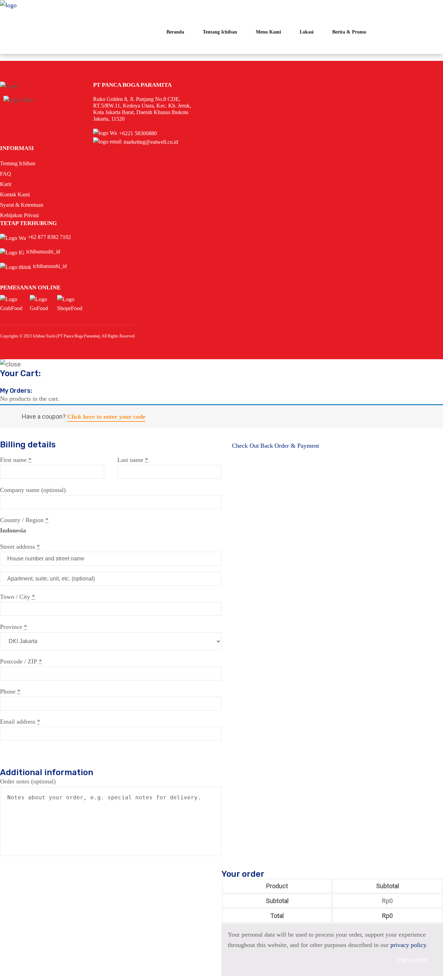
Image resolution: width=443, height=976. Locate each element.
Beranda (175, 32)
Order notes (28, 781)
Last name (132, 459)
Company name (33, 489)
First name (15, 459)
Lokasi (307, 32)
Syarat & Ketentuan (21, 205)
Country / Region (24, 520)
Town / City (17, 596)
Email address (20, 721)
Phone (10, 691)
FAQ (5, 174)
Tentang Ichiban (220, 32)
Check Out (245, 445)
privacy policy (408, 944)
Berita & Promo (349, 32)
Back (266, 445)
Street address (20, 546)
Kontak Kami (15, 194)
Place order (412, 960)
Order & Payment (296, 445)
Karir (5, 184)
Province (13, 626)
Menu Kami (268, 32)
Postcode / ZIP (21, 661)
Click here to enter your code (106, 416)
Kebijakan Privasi (19, 215)
